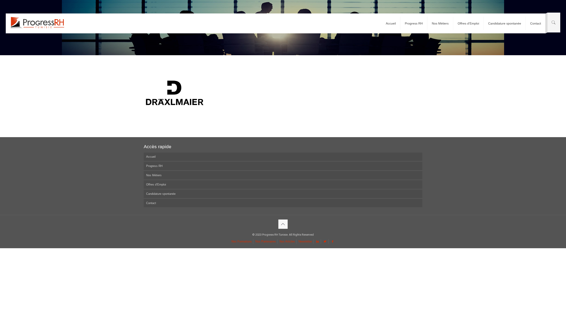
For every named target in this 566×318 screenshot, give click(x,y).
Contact (151, 203)
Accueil (151, 156)
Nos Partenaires (265, 241)
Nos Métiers (154, 175)
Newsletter (305, 241)
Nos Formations (241, 241)
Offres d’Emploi (156, 184)
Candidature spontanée (161, 193)
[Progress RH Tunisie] (37, 23)
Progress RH (154, 166)
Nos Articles (287, 241)
